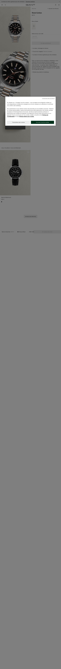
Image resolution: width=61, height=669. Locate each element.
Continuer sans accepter (48, 98)
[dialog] (30, 111)
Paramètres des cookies (18, 122)
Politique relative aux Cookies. (26, 116)
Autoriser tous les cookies (42, 122)
